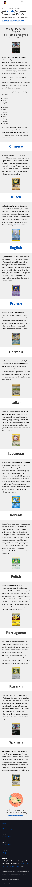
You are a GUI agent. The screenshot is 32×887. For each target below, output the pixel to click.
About (4, 824)
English (16, 247)
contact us (16, 225)
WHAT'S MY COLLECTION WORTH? (13, 21)
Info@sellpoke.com (16, 815)
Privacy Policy (7, 829)
